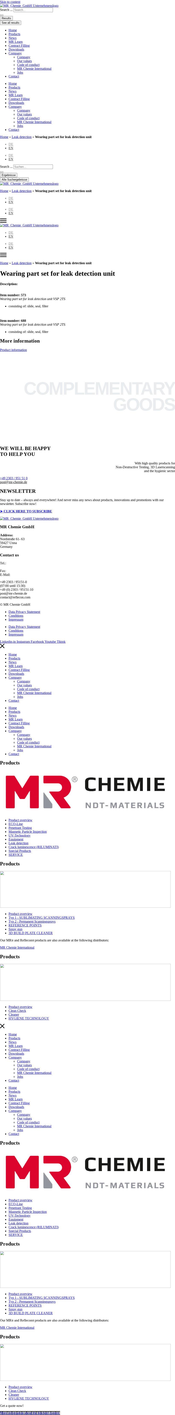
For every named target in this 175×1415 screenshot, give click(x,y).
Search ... (6, 10)
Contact (14, 76)
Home (13, 30)
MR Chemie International (34, 68)
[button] (13, 482)
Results (6, 18)
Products (14, 34)
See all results (10, 22)
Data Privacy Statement (24, 612)
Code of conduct (28, 65)
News (12, 38)
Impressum (16, 619)
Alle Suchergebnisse (14, 179)
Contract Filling (19, 45)
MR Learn (16, 42)
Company (15, 53)
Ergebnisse (9, 175)
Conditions (16, 615)
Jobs (20, 72)
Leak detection (22, 137)
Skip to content (10, 2)
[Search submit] (1, 15)
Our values (24, 61)
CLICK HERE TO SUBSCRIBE (28, 511)
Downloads (16, 49)
